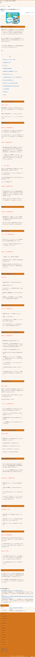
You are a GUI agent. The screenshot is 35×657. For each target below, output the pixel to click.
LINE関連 (2, 10)
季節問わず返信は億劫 (8, 68)
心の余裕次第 (6, 88)
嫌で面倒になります (7, 62)
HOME (10, 4)
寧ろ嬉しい (6, 91)
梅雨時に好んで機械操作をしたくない (11, 71)
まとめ (5, 94)
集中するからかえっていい (8, 74)
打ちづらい (6, 65)
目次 (28, 4)
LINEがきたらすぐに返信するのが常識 (11, 83)
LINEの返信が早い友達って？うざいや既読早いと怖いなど (12, 590)
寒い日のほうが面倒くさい (8, 80)
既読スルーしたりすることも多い (10, 59)
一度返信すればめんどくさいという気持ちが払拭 (13, 77)
